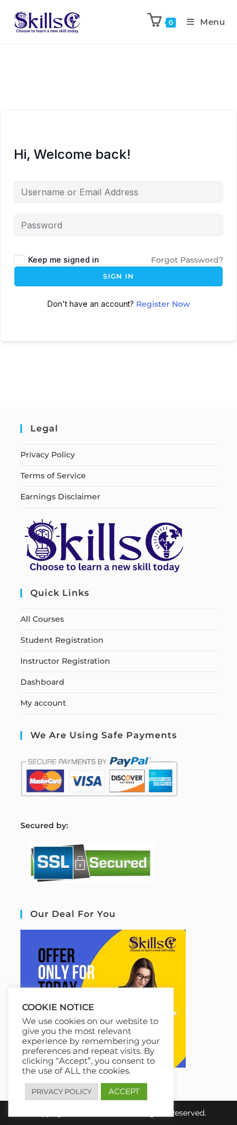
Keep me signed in (63, 259)
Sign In (118, 276)
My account (43, 703)
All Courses (42, 619)
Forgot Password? (187, 260)
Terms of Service (53, 476)
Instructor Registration (65, 661)
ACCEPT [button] (124, 1091)
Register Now (163, 304)
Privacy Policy (47, 455)
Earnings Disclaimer (60, 497)
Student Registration (62, 640)
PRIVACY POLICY (61, 1091)
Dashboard (42, 682)
